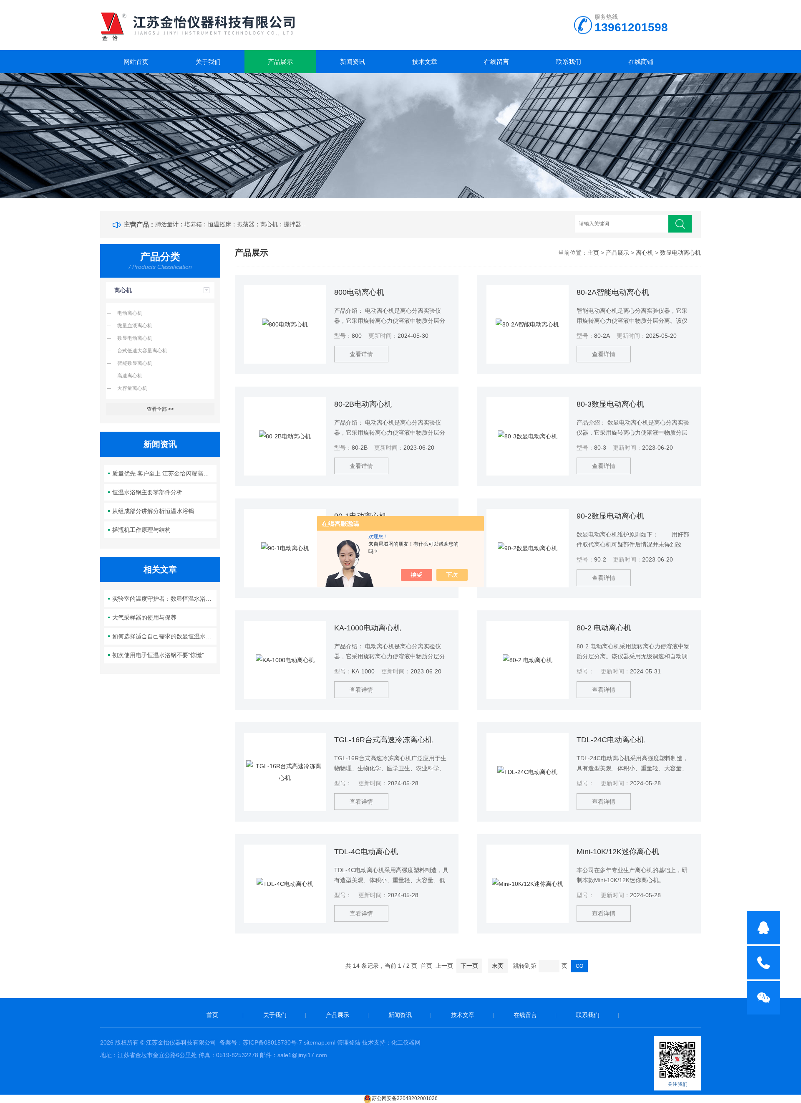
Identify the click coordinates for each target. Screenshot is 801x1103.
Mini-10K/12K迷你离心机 (618, 851)
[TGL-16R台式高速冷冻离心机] (285, 772)
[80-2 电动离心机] (527, 660)
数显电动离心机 (134, 338)
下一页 (469, 965)
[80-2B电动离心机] (285, 436)
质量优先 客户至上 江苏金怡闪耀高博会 (163, 473)
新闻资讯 (352, 61)
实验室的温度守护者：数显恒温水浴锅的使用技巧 (164, 598)
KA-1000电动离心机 (367, 628)
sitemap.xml (319, 1042)
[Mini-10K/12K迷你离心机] (527, 884)
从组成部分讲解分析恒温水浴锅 (153, 511)
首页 (212, 1015)
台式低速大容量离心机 (142, 351)
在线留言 (496, 61)
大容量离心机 (132, 388)
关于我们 (208, 61)
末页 (498, 965)
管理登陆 (348, 1042)
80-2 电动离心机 (604, 628)
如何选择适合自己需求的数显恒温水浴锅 (164, 636)
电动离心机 (129, 313)
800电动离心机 (359, 292)
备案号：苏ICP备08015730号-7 (260, 1042)
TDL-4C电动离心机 (366, 851)
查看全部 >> (160, 409)
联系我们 (568, 61)
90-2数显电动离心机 (610, 516)
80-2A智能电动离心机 (613, 292)
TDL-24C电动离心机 (611, 740)
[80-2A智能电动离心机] (527, 324)
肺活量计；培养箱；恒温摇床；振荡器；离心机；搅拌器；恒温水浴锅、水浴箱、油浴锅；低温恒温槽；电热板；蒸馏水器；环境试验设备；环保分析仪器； (232, 224)
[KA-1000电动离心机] (285, 660)
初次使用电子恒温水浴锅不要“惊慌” (158, 655)
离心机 (123, 290)
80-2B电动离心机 (363, 404)
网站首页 (136, 61)
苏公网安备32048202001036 (405, 1098)
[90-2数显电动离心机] (527, 548)
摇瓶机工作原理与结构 (141, 529)
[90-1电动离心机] (285, 548)
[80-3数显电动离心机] (527, 436)
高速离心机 (129, 376)
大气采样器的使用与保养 (144, 617)
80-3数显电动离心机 (610, 404)
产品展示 (280, 61)
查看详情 (361, 354)
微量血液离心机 (134, 326)
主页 (593, 252)
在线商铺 (640, 61)
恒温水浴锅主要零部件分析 (147, 492)
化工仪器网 (406, 1042)
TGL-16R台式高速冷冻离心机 (383, 740)
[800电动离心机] (285, 324)
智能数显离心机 (134, 363)
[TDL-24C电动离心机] (527, 772)
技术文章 (424, 61)
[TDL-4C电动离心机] (285, 884)
